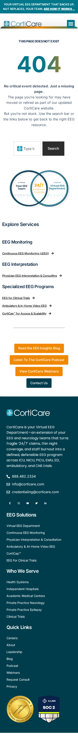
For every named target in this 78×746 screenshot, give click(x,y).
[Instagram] (18, 503)
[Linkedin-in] (45, 503)
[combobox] (27, 148)
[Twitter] (36, 503)
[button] (71, 24)
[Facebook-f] (9, 503)
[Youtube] (27, 503)
